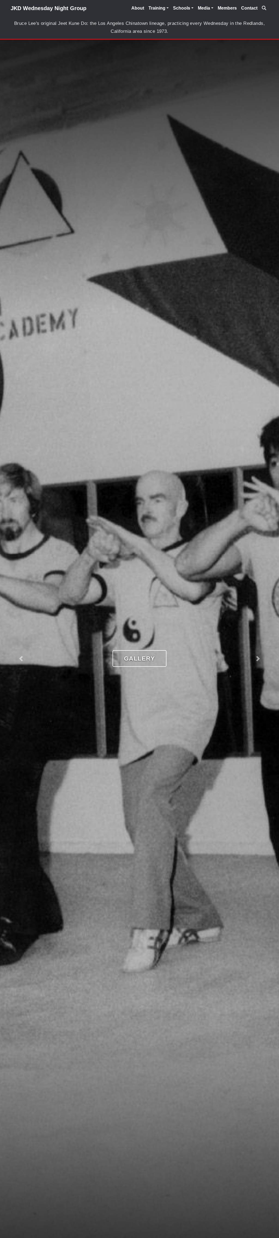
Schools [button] (181, 8)
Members (227, 8)
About (137, 8)
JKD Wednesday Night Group (48, 8)
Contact (249, 8)
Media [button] (204, 8)
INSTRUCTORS (139, 658)
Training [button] (156, 8)
